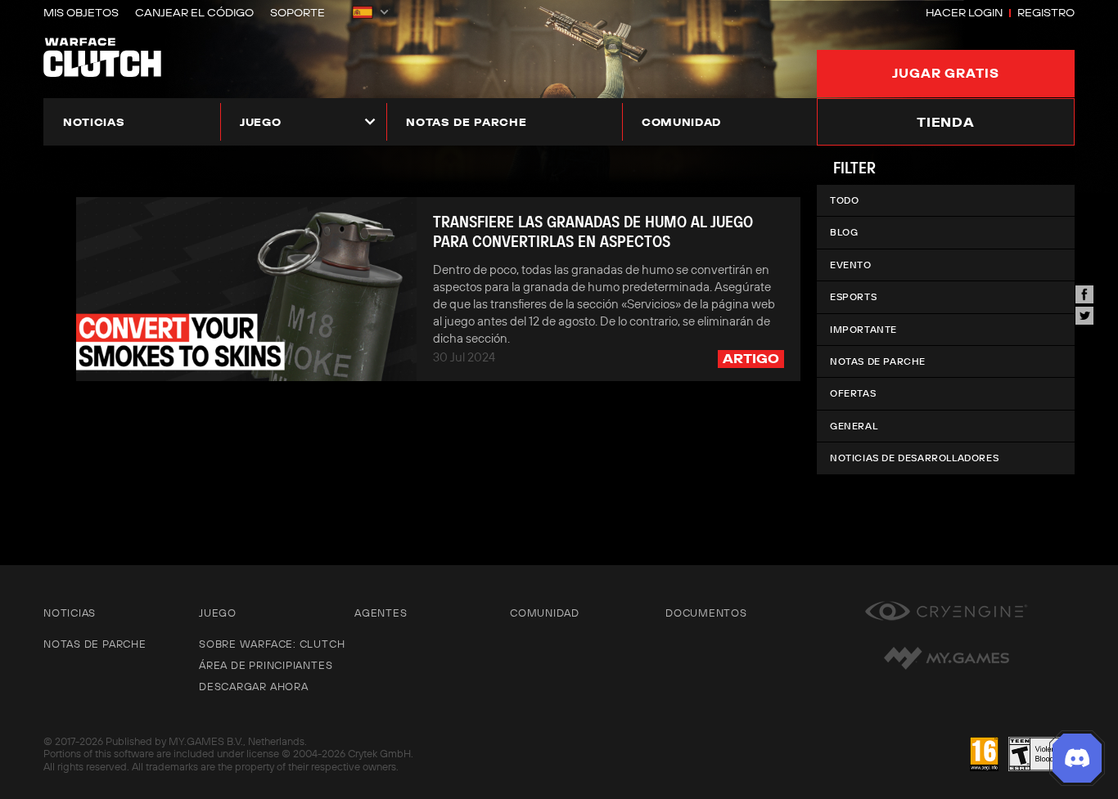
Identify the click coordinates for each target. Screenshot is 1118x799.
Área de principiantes (265, 664)
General (853, 426)
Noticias (93, 121)
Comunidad (681, 121)
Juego (260, 121)
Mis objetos (81, 12)
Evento (851, 264)
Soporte (297, 12)
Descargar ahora (254, 686)
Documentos (706, 612)
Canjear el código (194, 12)
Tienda (946, 122)
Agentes (380, 612)
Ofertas (853, 393)
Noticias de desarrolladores (914, 457)
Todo (844, 200)
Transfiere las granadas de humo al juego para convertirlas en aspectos (593, 231)
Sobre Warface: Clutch (272, 643)
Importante (863, 329)
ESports (853, 296)
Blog (844, 232)
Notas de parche (466, 121)
